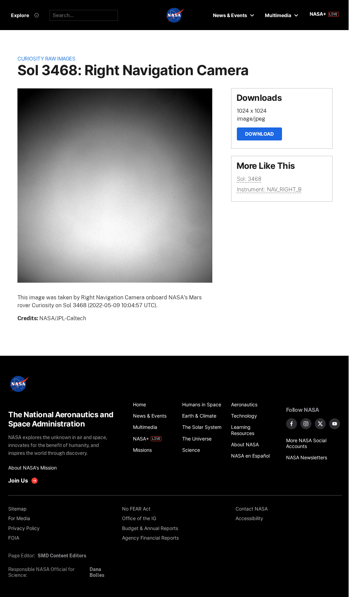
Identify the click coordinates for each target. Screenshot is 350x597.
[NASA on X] (320, 423)
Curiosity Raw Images (46, 59)
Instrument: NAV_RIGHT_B (269, 189)
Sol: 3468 (249, 178)
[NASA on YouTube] (334, 423)
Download (259, 134)
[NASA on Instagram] (305, 423)
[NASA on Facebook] (291, 423)
